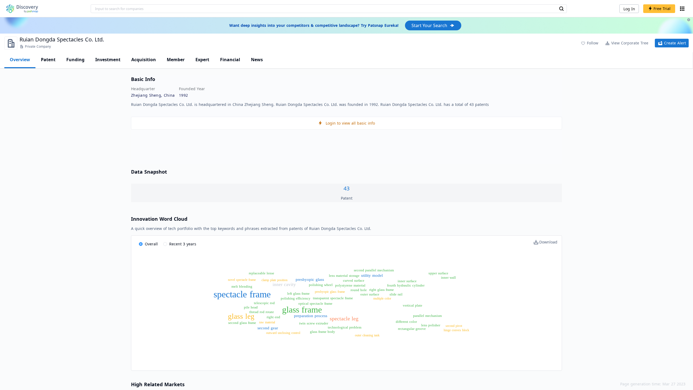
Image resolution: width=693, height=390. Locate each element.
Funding (75, 60)
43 (346, 188)
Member (176, 60)
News (257, 60)
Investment (107, 60)
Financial (230, 60)
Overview (20, 60)
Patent (48, 60)
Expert (202, 60)
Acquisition (143, 60)
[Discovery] (22, 8)
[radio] (148, 244)
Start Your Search (429, 25)
